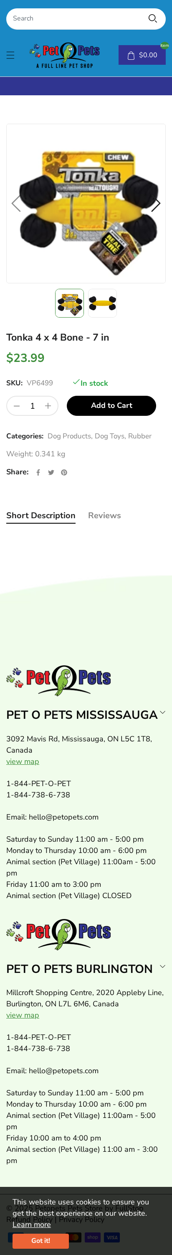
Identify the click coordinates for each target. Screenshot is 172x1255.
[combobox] (86, 19)
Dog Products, (70, 436)
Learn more (32, 1224)
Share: (17, 472)
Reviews (104, 515)
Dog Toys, (110, 436)
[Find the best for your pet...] (153, 18)
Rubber (140, 436)
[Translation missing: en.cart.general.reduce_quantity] (16, 406)
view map (22, 761)
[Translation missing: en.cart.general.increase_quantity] (48, 406)
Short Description (41, 515)
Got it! (40, 1240)
